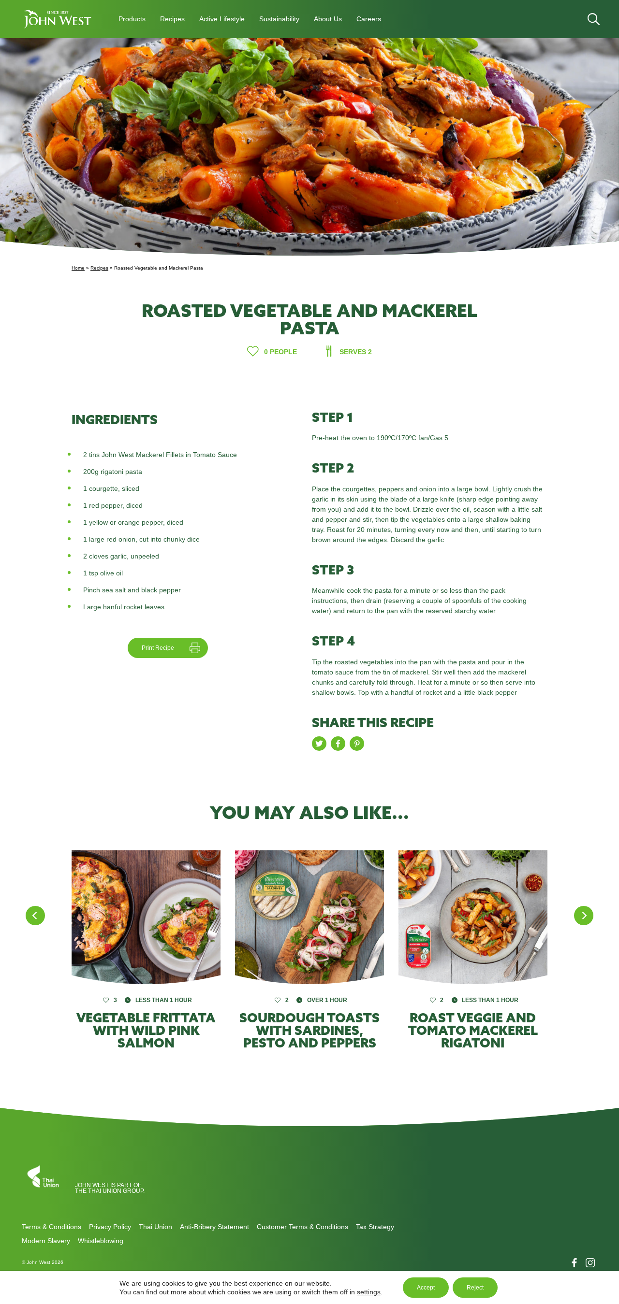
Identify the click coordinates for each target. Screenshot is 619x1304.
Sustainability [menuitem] (279, 19)
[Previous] (35, 915)
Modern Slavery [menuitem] (46, 1241)
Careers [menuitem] (368, 19)
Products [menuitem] (132, 19)
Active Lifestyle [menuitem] (222, 19)
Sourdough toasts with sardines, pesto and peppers (309, 1030)
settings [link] (369, 1292)
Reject (475, 1287)
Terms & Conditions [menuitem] (51, 1227)
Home (78, 268)
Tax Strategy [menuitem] (375, 1227)
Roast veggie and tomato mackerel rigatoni (473, 1030)
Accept (426, 1287)
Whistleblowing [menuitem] (100, 1241)
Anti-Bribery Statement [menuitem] (214, 1227)
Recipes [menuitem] (172, 19)
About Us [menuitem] (328, 19)
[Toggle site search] (594, 19)
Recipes (99, 268)
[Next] (583, 915)
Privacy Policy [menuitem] (110, 1227)
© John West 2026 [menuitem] (42, 1262)
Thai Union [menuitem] (155, 1227)
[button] (58, 19)
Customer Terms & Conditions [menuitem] (302, 1227)
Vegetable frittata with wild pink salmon (146, 1030)
